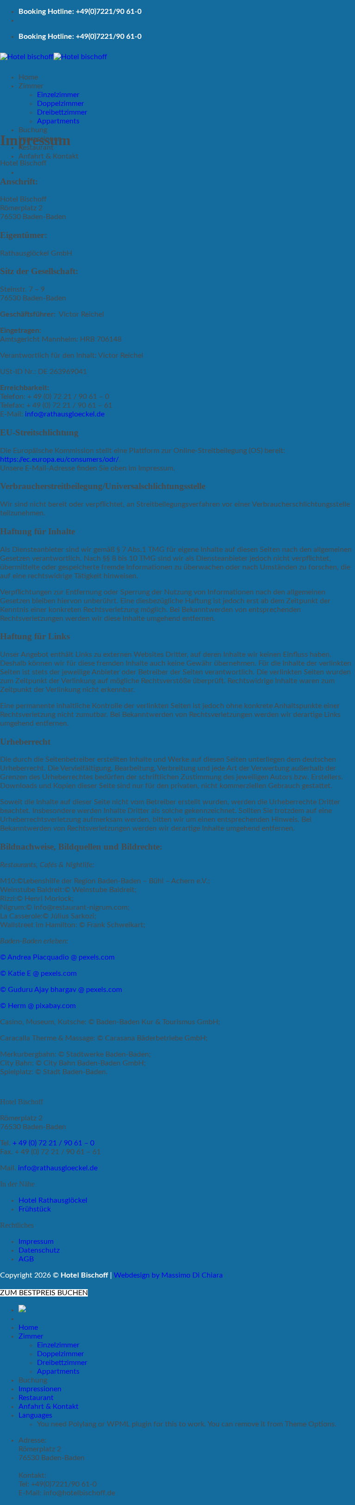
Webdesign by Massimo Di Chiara (168, 1275)
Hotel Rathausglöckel (52, 1200)
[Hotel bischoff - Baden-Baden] (53, 57)
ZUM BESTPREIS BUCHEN (44, 1293)
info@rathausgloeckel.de (64, 414)
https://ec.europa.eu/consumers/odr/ (59, 459)
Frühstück (34, 1209)
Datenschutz (39, 1250)
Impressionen (39, 1389)
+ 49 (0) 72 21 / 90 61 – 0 (53, 1143)
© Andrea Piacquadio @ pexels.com (57, 957)
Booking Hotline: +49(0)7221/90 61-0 (79, 11)
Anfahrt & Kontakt (48, 156)
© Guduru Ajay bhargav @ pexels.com (61, 989)
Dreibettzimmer (62, 112)
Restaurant (36, 1397)
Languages (35, 1415)
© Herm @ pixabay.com (38, 1005)
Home (28, 77)
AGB (26, 1259)
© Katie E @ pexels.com (38, 973)
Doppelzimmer (60, 103)
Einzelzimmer (58, 94)
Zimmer (30, 86)
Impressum (36, 1241)
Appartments (58, 121)
